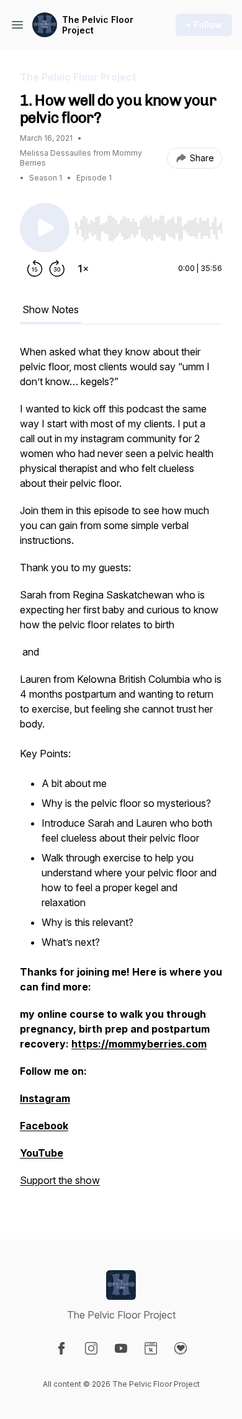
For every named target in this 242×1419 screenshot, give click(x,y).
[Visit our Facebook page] (61, 1348)
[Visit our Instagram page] (91, 1348)
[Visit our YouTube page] (121, 1348)
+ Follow (204, 24)
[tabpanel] (121, 772)
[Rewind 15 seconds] (34, 268)
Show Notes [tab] (50, 309)
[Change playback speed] (83, 268)
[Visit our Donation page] (180, 1348)
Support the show (60, 1180)
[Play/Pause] (44, 227)
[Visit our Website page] (151, 1348)
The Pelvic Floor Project (97, 25)
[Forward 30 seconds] (57, 268)
